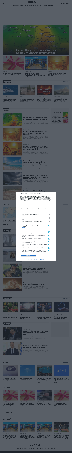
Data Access (36, 259)
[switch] (49, 214)
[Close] (54, 194)
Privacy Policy (42, 259)
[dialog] (36, 226)
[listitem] (36, 212)
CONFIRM (28, 255)
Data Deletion (30, 259)
